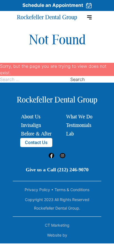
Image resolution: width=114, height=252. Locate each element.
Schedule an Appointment (52, 5)
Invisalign (31, 125)
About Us (30, 116)
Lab (70, 134)
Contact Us (36, 142)
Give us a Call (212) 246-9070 (57, 169)
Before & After (36, 134)
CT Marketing (57, 225)
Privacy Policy (37, 189)
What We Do (79, 116)
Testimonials (78, 125)
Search (77, 79)
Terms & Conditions (72, 189)
